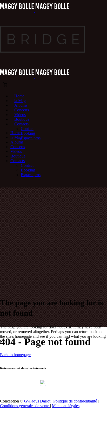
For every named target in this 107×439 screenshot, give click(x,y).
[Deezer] (74, 383)
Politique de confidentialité (75, 401)
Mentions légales (65, 406)
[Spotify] (64, 383)
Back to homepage (15, 354)
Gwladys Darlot (37, 401)
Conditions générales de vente (25, 406)
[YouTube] (53, 383)
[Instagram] (43, 383)
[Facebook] (33, 383)
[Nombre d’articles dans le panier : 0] (5, 84)
